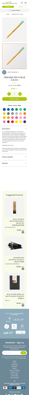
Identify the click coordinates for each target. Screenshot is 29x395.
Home (7, 14)
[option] (4, 109)
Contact (14, 363)
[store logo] (9, 2)
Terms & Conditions (14, 370)
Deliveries (14, 366)
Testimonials (14, 364)
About (14, 361)
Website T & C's (14, 372)
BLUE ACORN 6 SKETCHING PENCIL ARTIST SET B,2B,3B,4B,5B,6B (17, 222)
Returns (15, 368)
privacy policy (22, 358)
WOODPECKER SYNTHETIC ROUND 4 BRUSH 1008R (16, 260)
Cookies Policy (14, 376)
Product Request (14, 377)
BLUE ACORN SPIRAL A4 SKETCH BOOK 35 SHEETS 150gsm (14, 296)
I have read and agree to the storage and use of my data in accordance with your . (15, 357)
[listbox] (14, 116)
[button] (22, 232)
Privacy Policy (14, 374)
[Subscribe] (23, 352)
